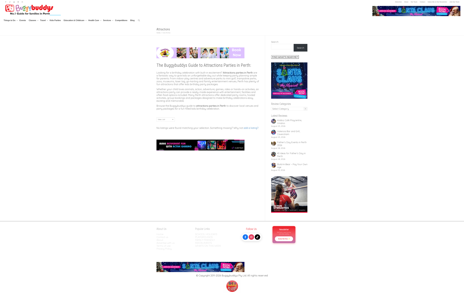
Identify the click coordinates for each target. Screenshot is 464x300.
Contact (422, 2)
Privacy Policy (164, 248)
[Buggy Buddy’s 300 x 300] (289, 194)
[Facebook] (6, 2)
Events (22, 20)
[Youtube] (14, 2)
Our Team (414, 2)
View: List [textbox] (161, 119)
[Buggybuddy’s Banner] (200, 52)
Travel (43, 20)
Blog (132, 20)
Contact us (162, 237)
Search (274, 41)
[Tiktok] (10, 2)
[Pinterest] (18, 2)
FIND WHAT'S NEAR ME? (285, 57)
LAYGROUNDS (205, 237)
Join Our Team (454, 2)
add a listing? (251, 127)
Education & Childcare (74, 20)
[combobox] (165, 119)
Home (159, 234)
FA (196, 239)
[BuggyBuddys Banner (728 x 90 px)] (200, 144)
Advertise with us (165, 242)
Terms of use (163, 245)
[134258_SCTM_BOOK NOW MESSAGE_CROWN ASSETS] (416, 11)
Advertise (398, 2)
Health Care (94, 20)
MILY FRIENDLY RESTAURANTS (205, 241)
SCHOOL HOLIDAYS (206, 234)
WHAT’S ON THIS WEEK (208, 245)
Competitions (121, 20)
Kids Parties (55, 20)
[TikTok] (257, 237)
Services (107, 20)
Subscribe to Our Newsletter (437, 2)
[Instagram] (22, 2)
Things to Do (10, 20)
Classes (33, 20)
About (406, 2)
